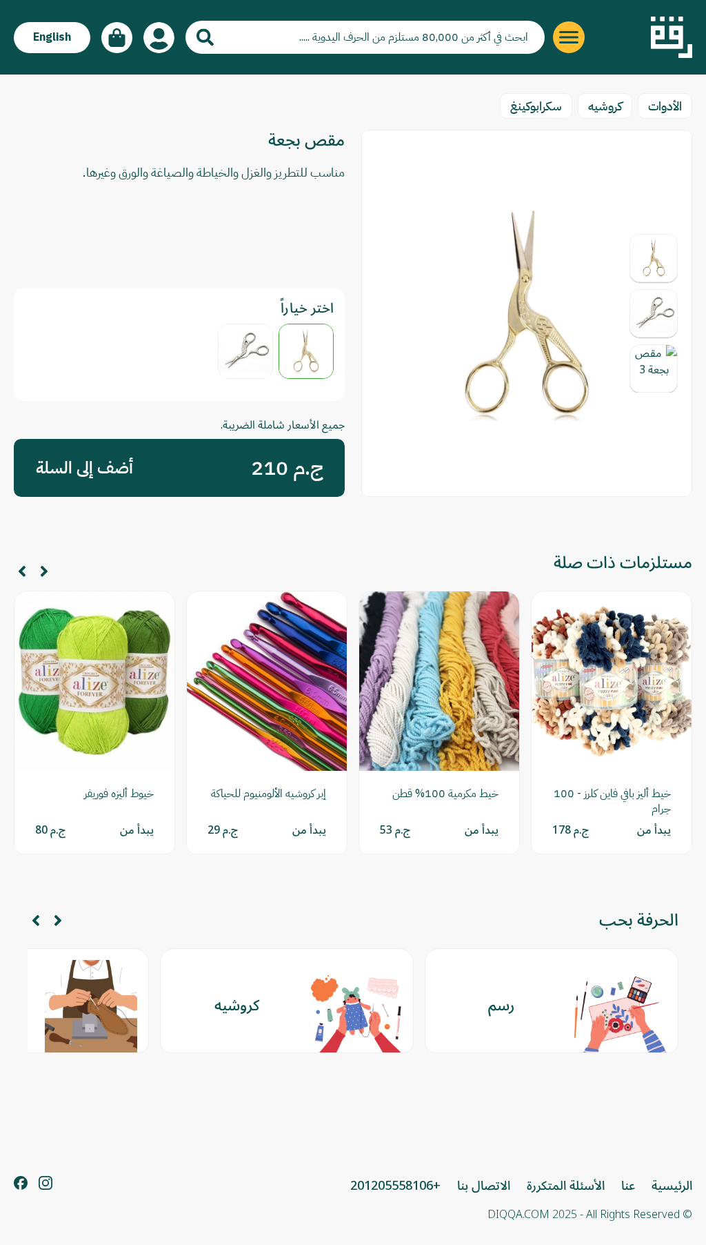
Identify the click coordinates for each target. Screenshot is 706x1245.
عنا (628, 1185)
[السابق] (44, 571)
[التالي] (22, 571)
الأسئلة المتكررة (566, 1185)
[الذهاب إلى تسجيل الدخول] (158, 37)
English (52, 37)
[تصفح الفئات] (569, 37)
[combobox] (365, 37)
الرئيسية (672, 1185)
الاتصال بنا (483, 1185)
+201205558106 (395, 1185)
